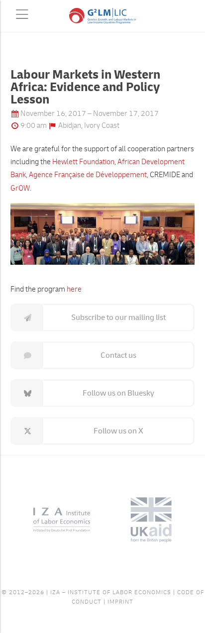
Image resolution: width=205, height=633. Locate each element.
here (74, 289)
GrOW (20, 188)
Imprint (120, 602)
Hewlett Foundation (82, 162)
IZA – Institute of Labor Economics (110, 592)
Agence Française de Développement (88, 175)
